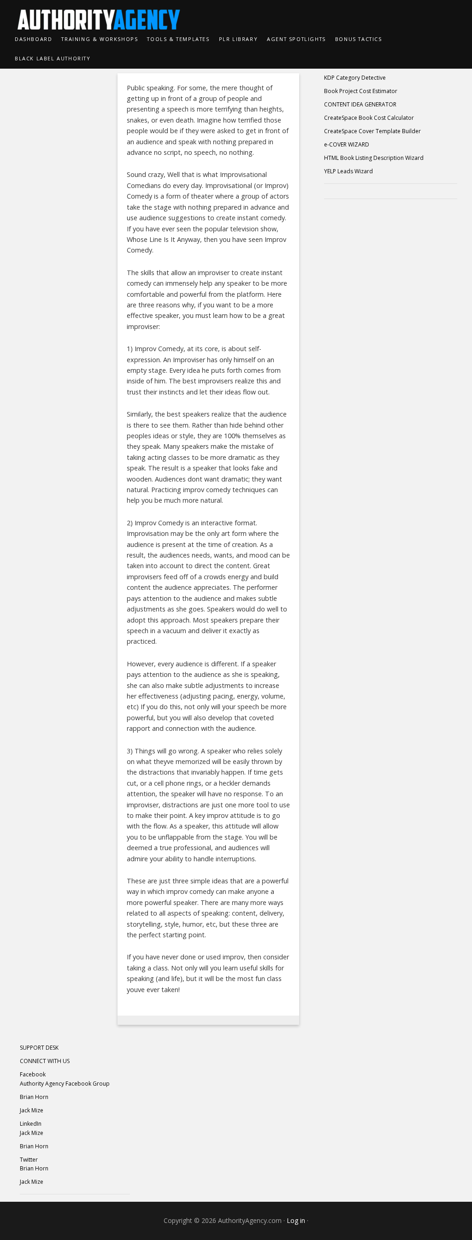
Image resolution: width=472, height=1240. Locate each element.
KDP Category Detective (355, 78)
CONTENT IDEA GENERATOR (360, 104)
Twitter (29, 1160)
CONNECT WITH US (45, 1061)
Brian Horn (34, 1097)
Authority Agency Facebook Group (65, 1083)
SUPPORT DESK (39, 1048)
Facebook (33, 1074)
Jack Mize (31, 1110)
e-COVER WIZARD (346, 144)
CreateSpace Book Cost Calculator (369, 118)
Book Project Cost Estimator (360, 91)
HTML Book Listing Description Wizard (374, 158)
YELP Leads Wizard (348, 171)
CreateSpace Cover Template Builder (372, 131)
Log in (296, 1220)
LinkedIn (30, 1124)
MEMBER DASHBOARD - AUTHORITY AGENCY (236, 14)
